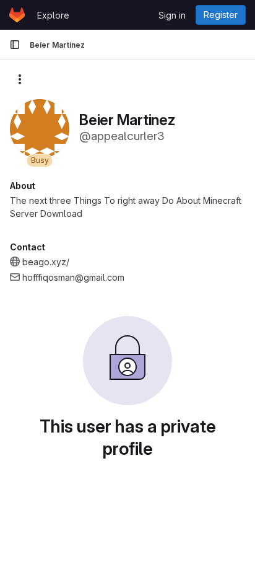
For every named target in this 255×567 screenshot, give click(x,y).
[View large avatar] (39, 128)
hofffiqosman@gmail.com (73, 277)
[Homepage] (17, 15)
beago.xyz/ (45, 262)
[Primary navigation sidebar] (15, 45)
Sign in (172, 15)
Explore (53, 15)
